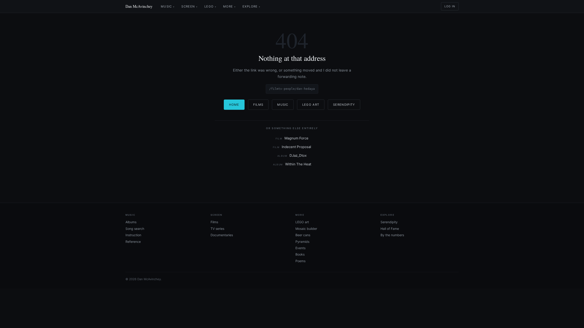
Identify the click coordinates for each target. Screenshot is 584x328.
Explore (251, 6)
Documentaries (222, 235)
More (229, 6)
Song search (134, 229)
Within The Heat (292, 164)
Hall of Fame (390, 229)
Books (300, 254)
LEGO (210, 6)
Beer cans (302, 235)
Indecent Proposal (292, 147)
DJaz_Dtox (292, 155)
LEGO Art (310, 104)
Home (234, 104)
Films (258, 104)
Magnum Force (292, 138)
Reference (133, 241)
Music (168, 6)
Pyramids (302, 241)
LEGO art (302, 222)
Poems (300, 261)
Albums (130, 222)
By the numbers (392, 235)
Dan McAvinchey (139, 6)
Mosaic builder (306, 229)
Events (300, 248)
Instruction (133, 235)
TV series (217, 229)
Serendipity (344, 104)
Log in (449, 6)
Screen (189, 6)
